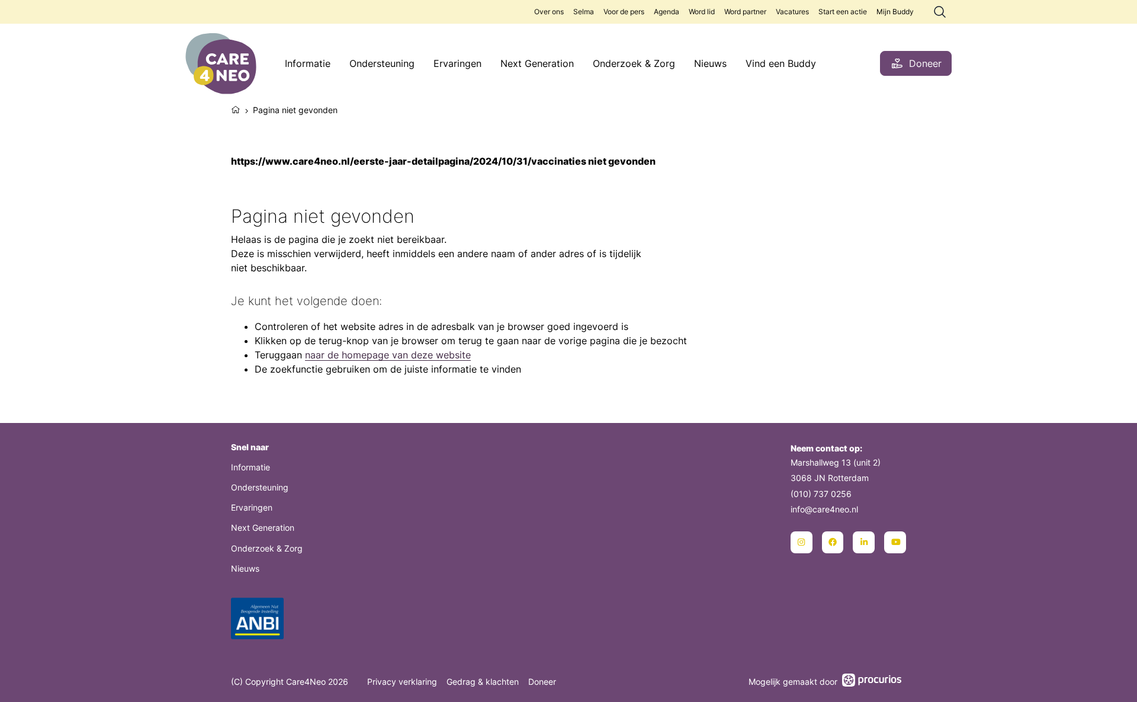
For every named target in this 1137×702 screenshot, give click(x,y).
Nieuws (710, 63)
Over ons (549, 11)
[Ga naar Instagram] (801, 542)
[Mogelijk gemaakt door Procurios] (871, 682)
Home (235, 108)
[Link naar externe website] (257, 620)
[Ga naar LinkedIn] (864, 542)
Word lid (702, 11)
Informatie (307, 63)
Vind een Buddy (781, 63)
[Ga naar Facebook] (833, 542)
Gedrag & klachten (483, 682)
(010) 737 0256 (821, 494)
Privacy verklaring (402, 682)
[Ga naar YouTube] (895, 542)
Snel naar (250, 447)
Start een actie (842, 11)
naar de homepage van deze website (388, 355)
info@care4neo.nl (824, 509)
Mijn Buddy (895, 11)
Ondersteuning (382, 63)
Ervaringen (457, 63)
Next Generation (537, 63)
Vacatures (792, 11)
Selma (583, 11)
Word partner (745, 11)
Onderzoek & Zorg (634, 63)
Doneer (542, 682)
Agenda (666, 11)
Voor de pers (623, 11)
